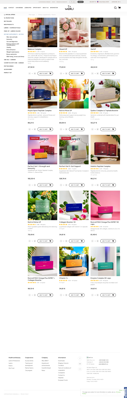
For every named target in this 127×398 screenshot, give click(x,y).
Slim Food (11, 368)
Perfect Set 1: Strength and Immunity (39, 167)
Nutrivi (11, 365)
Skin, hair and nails (12, 37)
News (43, 370)
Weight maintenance (13, 52)
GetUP (93, 49)
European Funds (63, 380)
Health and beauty (14, 357)
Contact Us (61, 375)
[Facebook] (80, 358)
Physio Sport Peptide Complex (40, 110)
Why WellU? (45, 360)
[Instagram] (80, 369)
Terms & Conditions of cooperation (64, 369)
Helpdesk (60, 377)
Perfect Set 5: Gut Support (70, 166)
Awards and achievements (46, 364)
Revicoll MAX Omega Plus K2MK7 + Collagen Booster (41, 279)
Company (45, 357)
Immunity (9, 39)
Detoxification (11, 49)
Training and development (29, 364)
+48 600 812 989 (104, 362)
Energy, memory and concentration (13, 44)
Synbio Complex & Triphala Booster (104, 110)
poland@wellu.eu (103, 364)
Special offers (10, 14)
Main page (32, 14)
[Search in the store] (115, 7)
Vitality (9, 47)
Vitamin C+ (63, 278)
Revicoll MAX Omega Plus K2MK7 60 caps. (105, 223)
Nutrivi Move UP (65, 110)
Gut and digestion (12, 41)
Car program (28, 370)
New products (9, 24)
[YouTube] (80, 364)
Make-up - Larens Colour (12, 31)
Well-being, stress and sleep (15, 56)
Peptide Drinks (8, 66)
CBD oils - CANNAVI (10, 59)
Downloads (61, 360)
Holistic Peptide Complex (100, 166)
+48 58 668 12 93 (103, 360)
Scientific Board (46, 368)
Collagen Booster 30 (67, 222)
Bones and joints (12, 54)
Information (62, 357)
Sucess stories (29, 360)
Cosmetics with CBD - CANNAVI (14, 63)
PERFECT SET (8, 72)
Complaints (61, 372)
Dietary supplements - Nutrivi (14, 34)
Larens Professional (14, 360)
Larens (10, 363)
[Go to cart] (120, 7)
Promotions (10, 18)
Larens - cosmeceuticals (12, 27)
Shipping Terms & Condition (63, 364)
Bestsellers (8, 21)
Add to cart (43, 73)
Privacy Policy (25, 394)
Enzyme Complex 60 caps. (101, 278)
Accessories (8, 69)
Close (121, 390)
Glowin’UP (63, 49)
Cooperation (29, 357)
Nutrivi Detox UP (34, 222)
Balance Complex (34, 49)
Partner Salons (29, 368)
